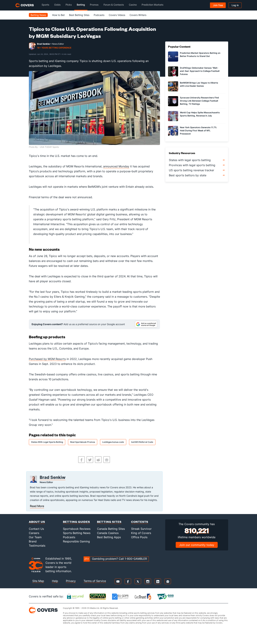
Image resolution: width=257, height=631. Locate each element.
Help (55, 581)
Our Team (35, 537)
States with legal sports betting (190, 160)
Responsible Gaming (76, 541)
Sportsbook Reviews (76, 529)
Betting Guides (76, 522)
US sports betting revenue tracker (191, 170)
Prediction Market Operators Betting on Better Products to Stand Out (200, 54)
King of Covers (141, 533)
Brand (33, 541)
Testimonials (37, 545)
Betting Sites (109, 522)
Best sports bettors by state (187, 175)
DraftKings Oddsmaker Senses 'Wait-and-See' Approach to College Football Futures (199, 71)
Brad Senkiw (43, 44)
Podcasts (99, 14)
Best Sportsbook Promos (82, 442)
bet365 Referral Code (142, 442)
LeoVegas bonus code (113, 442)
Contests (139, 522)
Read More (37, 506)
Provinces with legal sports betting (192, 165)
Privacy (71, 581)
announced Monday (116, 166)
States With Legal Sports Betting (47, 442)
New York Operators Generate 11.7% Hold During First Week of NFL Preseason (198, 130)
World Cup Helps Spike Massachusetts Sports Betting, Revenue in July (200, 114)
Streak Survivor (141, 529)
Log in (235, 5)
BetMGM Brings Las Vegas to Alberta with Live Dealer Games (199, 84)
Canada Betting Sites (111, 529)
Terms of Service (95, 581)
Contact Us (36, 529)
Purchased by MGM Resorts (47, 359)
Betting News (38, 14)
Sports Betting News (76, 533)
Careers (34, 533)
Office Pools (139, 537)
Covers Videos (117, 14)
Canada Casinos (108, 533)
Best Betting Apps (109, 537)
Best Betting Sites (79, 14)
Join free (218, 5)
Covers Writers (138, 14)
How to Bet (58, 14)
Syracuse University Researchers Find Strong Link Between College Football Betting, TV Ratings (199, 100)
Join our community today (196, 545)
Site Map (38, 581)
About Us (37, 522)
